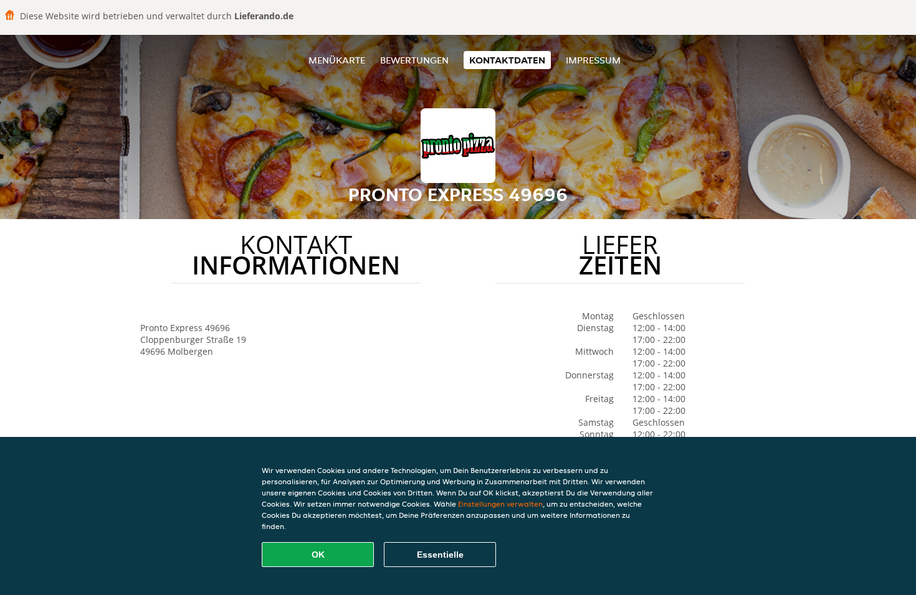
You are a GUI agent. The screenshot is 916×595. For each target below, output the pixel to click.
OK (318, 555)
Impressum (593, 60)
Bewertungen (414, 60)
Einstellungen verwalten (500, 503)
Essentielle (440, 555)
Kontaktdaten (507, 60)
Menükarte (336, 60)
